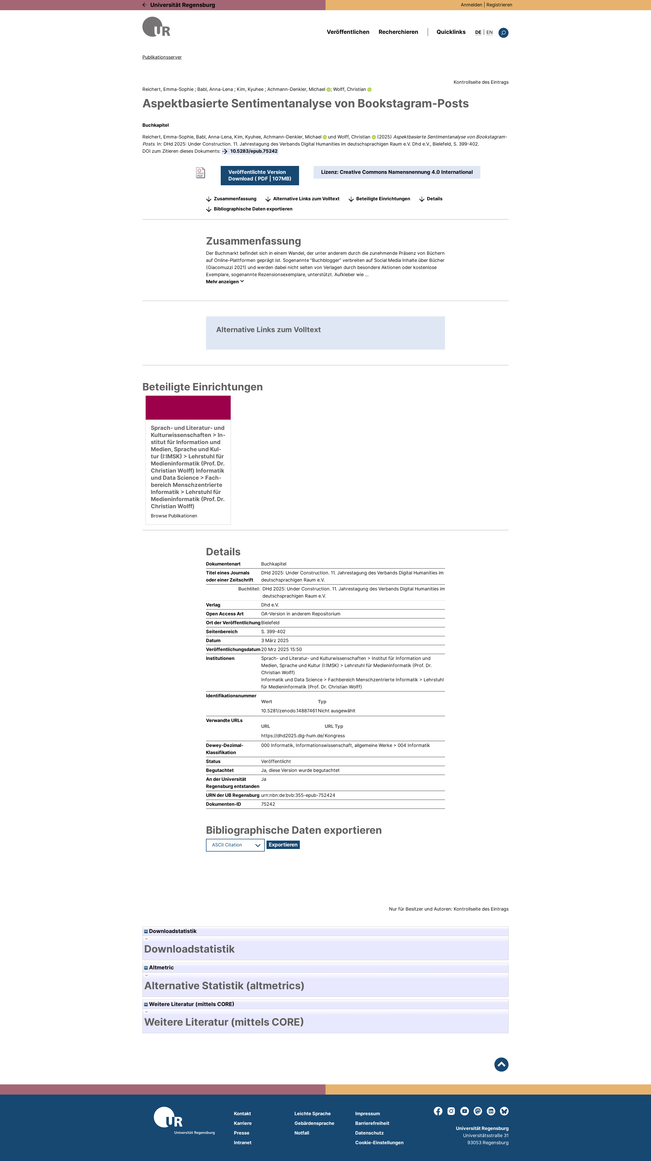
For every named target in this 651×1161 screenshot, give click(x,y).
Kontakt (242, 1113)
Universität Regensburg (182, 5)
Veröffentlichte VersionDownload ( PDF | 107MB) (259, 175)
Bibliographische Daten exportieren (253, 208)
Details (434, 198)
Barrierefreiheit (372, 1123)
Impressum (367, 1113)
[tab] (325, 949)
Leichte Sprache (312, 1113)
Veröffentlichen (348, 32)
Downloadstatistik (172, 931)
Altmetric (161, 967)
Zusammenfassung (235, 198)
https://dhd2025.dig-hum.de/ (292, 735)
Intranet (242, 1142)
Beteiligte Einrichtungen (383, 198)
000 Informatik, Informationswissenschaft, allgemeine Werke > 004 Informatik (345, 745)
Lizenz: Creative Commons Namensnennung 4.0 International (397, 172)
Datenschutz (369, 1133)
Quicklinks (451, 32)
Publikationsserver (162, 57)
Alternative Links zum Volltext (306, 198)
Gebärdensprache (314, 1123)
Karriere (243, 1123)
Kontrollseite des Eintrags (481, 82)
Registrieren (499, 4)
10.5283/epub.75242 (253, 151)
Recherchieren (398, 32)
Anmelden (471, 4)
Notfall (301, 1133)
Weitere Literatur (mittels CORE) (191, 1004)
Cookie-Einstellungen (379, 1142)
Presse (241, 1133)
